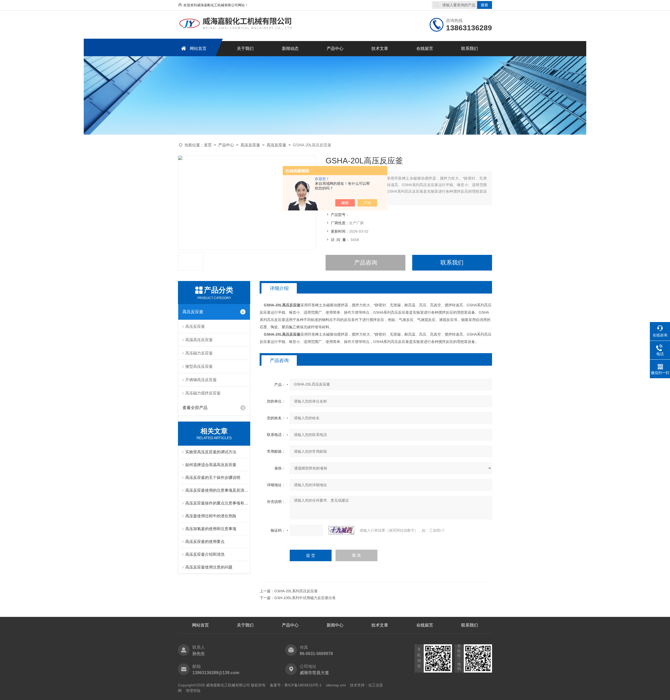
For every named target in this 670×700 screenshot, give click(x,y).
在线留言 (424, 48)
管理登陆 (193, 690)
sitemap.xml (336, 685)
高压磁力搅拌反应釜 (203, 393)
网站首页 (198, 48)
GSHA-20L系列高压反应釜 (296, 591)
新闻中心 (335, 625)
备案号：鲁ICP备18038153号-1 (296, 685)
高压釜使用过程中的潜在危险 (210, 516)
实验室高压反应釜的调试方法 (210, 452)
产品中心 (335, 48)
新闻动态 (290, 48)
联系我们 (469, 48)
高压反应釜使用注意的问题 (208, 567)
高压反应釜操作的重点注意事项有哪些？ (216, 503)
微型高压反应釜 (199, 366)
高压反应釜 (250, 145)
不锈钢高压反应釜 (201, 379)
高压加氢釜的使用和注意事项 (210, 528)
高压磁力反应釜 (199, 353)
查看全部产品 (195, 407)
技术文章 (379, 48)
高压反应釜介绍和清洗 (205, 554)
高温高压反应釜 (199, 339)
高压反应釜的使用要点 (205, 541)
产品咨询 (365, 262)
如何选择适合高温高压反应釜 (210, 464)
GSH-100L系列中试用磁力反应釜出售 (305, 598)
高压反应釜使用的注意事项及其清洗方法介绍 (216, 490)
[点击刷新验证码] (341, 530)
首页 (208, 145)
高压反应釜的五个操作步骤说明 (212, 477)
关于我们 (245, 48)
